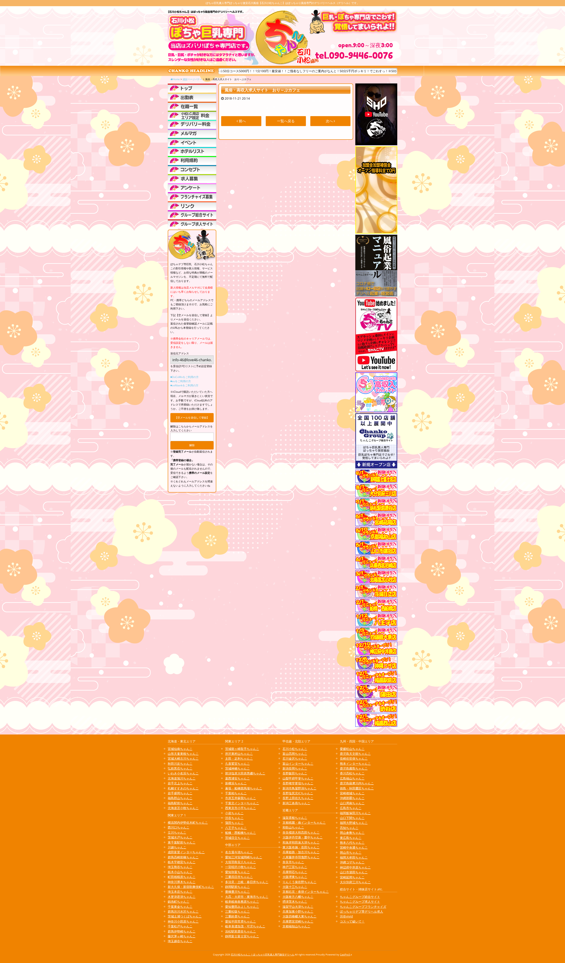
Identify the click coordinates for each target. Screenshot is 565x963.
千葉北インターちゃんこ (242, 803)
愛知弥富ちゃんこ (237, 872)
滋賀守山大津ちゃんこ (297, 906)
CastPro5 (345, 954)
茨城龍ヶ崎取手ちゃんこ (242, 749)
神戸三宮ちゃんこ (294, 867)
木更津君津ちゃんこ (182, 897)
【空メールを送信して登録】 (192, 417)
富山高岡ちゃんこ (294, 754)
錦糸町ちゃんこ (178, 901)
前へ (242, 121)
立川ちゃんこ (177, 832)
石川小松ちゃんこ (294, 749)
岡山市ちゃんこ (351, 852)
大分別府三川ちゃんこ (355, 882)
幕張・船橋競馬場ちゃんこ (243, 788)
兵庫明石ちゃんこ (294, 872)
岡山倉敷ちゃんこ (352, 833)
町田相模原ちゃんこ (182, 877)
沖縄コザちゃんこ (352, 862)
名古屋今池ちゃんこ (239, 852)
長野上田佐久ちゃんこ (297, 798)
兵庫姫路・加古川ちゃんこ (301, 852)
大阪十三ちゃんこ (294, 887)
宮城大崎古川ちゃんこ (183, 758)
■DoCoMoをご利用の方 (184, 377)
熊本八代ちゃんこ (352, 842)
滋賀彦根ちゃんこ (294, 818)
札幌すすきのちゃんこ (183, 788)
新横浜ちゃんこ (236, 783)
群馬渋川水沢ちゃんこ (183, 911)
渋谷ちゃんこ (234, 818)
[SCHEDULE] (192, 97)
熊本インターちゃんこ (355, 763)
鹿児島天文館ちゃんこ (355, 754)
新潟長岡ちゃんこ (294, 768)
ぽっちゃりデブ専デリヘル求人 (361, 911)
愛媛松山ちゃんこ (352, 749)
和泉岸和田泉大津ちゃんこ (301, 842)
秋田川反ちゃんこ (180, 763)
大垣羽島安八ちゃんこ (240, 862)
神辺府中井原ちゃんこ (355, 867)
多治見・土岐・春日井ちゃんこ (246, 882)
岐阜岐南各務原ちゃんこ (242, 901)
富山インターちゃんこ (297, 763)
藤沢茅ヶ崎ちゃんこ (182, 936)
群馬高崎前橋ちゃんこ (183, 857)
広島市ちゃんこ (351, 808)
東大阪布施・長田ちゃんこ (301, 847)
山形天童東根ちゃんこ (183, 754)
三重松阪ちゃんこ (237, 911)
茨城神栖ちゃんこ (237, 768)
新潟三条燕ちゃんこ (296, 803)
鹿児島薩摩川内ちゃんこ (357, 783)
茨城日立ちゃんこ (237, 838)
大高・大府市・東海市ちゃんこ (246, 897)
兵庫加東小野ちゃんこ (297, 911)
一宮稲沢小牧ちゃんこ (240, 867)
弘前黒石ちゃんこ (180, 768)
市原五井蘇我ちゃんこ (240, 798)
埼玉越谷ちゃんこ (180, 941)
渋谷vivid (346, 916)
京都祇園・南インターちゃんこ (304, 822)
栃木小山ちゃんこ (180, 872)
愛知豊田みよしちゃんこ (242, 906)
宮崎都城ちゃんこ (352, 793)
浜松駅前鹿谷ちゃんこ (240, 931)
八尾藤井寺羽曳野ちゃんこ (301, 857)
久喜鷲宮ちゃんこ (237, 763)
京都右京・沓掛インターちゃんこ (305, 891)
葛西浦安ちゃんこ (237, 778)
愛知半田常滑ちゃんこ (240, 921)
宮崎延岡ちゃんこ (352, 877)
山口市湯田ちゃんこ (354, 872)
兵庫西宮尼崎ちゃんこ (297, 921)
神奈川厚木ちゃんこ (182, 882)
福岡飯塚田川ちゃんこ (355, 813)
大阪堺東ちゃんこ (294, 877)
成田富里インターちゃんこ (186, 852)
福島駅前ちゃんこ (180, 803)
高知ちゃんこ (349, 828)
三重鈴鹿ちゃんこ (237, 916)
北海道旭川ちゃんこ (182, 778)
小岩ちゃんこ (234, 813)
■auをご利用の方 (180, 381)
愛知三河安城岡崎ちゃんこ (243, 857)
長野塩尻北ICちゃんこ (297, 793)
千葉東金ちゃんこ (180, 906)
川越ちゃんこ (177, 847)
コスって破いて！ (352, 921)
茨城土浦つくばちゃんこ (185, 916)
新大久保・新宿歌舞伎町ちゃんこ (191, 887)
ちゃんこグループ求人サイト (360, 901)
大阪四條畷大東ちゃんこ (299, 916)
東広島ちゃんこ (351, 838)
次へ (330, 121)
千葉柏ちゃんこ (236, 793)
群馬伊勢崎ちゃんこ (182, 931)
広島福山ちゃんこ (352, 778)
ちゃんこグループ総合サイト (360, 897)
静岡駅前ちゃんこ (237, 887)
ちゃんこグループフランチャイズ (363, 906)
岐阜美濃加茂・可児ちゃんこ (245, 926)
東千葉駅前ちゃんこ (182, 842)
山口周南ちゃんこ (352, 803)
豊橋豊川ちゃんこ (237, 891)
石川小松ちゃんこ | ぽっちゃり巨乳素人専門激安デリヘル (262, 954)
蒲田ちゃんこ (234, 823)
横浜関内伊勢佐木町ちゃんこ (188, 822)
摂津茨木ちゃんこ (294, 901)
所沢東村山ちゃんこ (239, 754)
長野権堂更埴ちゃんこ (297, 783)
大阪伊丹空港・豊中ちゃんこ (302, 837)
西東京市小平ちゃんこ (240, 808)
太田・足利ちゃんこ (239, 758)
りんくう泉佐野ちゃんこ (299, 882)
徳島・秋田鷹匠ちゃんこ (357, 788)
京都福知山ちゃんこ (296, 926)
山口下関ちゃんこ (352, 818)
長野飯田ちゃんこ (294, 773)
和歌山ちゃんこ (293, 827)
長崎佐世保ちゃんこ (354, 758)
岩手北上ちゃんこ (180, 783)
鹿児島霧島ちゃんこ (354, 768)
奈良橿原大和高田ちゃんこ (301, 832)
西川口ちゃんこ (178, 827)
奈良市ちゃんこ (293, 862)
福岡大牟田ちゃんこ (354, 857)
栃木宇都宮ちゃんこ (182, 862)
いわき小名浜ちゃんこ (183, 773)
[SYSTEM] (192, 115)
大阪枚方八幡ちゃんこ (297, 897)
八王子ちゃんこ (236, 828)
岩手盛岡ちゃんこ (180, 793)
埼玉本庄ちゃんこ (180, 891)
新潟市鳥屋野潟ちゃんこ (299, 788)
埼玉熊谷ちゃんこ (180, 867)
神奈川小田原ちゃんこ (183, 921)
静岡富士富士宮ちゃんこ (242, 936)
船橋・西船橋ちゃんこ (240, 833)
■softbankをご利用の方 (184, 385)
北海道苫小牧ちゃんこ (183, 808)
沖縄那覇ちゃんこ (352, 798)
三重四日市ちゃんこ (239, 877)
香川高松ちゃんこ (352, 773)
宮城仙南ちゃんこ (180, 749)
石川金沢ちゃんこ (294, 758)
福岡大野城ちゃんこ (354, 823)
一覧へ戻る (286, 121)
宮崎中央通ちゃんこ (354, 847)
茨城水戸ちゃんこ (180, 837)
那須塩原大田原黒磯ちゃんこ (245, 773)
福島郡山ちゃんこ (180, 798)
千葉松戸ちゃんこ (180, 926)
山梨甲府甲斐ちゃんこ (297, 778)
